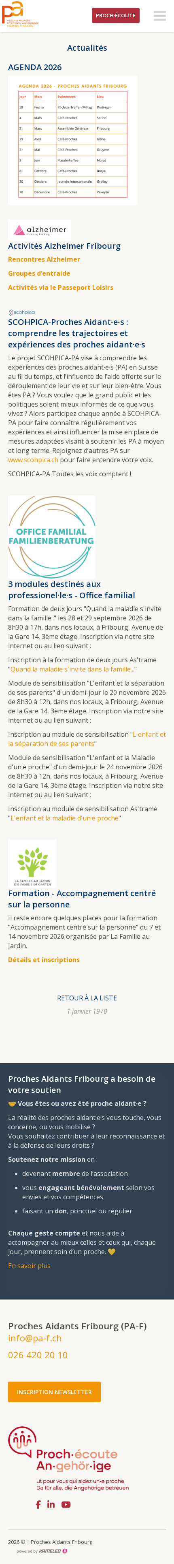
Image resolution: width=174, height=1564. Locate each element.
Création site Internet (41, 1551)
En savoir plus (29, 1265)
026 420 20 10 (38, 1355)
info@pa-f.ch (35, 1338)
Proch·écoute (116, 15)
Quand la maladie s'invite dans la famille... (72, 669)
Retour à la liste (87, 998)
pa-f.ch (32, 14)
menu (160, 16)
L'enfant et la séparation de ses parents (87, 739)
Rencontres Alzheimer (44, 259)
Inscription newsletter (54, 1392)
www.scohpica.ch (33, 459)
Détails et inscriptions (44, 959)
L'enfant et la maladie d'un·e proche (65, 818)
